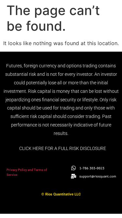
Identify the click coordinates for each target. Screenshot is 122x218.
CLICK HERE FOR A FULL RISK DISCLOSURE (62, 148)
